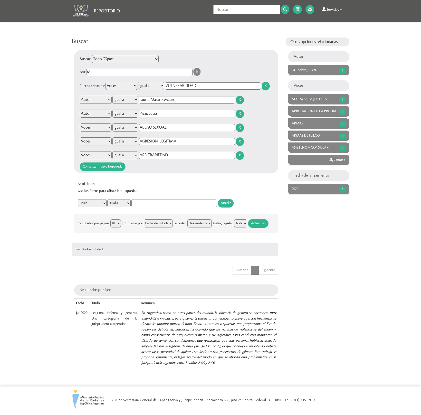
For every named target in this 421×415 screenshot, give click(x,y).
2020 (295, 189)
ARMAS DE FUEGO (306, 136)
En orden (180, 223)
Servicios (333, 10)
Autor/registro (222, 223)
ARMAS (297, 123)
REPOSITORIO (107, 11)
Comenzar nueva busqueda (103, 167)
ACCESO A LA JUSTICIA (309, 99)
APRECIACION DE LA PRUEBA (314, 111)
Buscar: (85, 59)
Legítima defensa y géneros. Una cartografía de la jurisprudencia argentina (114, 318)
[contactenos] (310, 9)
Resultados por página (94, 223)
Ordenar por (134, 223)
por (83, 72)
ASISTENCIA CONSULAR (310, 148)
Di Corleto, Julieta (304, 70)
